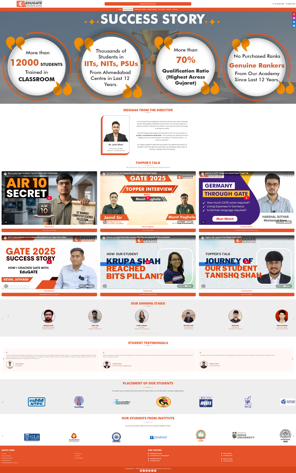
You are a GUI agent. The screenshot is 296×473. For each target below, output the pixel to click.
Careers (168, 9)
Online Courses (152, 9)
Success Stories (128, 9)
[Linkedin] (155, 471)
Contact (175, 9)
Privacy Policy (167, 468)
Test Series (161, 9)
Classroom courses (140, 9)
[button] (2, 319)
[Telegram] (149, 471)
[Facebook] (146, 471)
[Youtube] (141, 471)
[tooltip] (294, 14)
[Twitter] (152, 471)
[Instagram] (144, 471)
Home (120, 9)
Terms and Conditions (156, 468)
